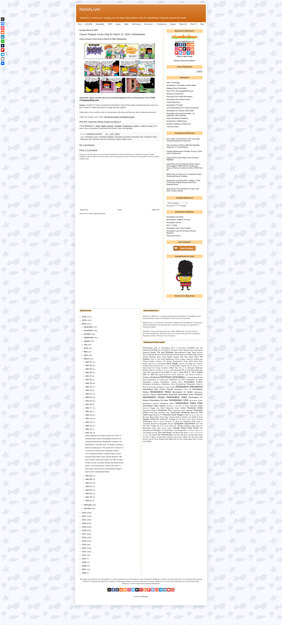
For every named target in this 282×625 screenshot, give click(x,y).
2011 (84, 555)
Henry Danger (172, 363)
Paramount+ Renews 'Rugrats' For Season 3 (104, 122)
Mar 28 (89, 372)
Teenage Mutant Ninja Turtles (186, 428)
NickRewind (96, 139)
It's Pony (193, 366)
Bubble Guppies (173, 357)
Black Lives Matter (186, 354)
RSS (143, 126)
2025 (84, 320)
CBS (181, 357)
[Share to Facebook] (117, 134)
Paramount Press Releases (183, 410)
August (87, 341)
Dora (80, 24)
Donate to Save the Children (184, 61)
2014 (84, 544)
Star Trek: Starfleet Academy (180, 426)
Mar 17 (89, 408)
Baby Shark (191, 352)
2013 (84, 548)
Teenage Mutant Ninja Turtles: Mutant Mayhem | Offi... (104, 457)
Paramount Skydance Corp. (159, 412)
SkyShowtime (147, 421)
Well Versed (136, 24)
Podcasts (166, 415)
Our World (161, 408)
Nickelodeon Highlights (106, 137)
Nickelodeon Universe (151, 403)
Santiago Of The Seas (177, 419)
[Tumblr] (2, 45)
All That (154, 350)
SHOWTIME (154, 419)
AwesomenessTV (180, 352)
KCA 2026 (88, 24)
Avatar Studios (183, 350)
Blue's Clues (161, 357)
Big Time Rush (160, 354)
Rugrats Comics (127, 139)
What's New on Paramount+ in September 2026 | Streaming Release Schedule (184, 175)
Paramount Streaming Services (184, 412)
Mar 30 (89, 365)
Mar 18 (89, 404)
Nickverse (146, 408)
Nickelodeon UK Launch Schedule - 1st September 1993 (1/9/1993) (180, 114)
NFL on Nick (186, 370)
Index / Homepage (173, 82)
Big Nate (151, 354)
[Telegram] (2, 54)
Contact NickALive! (173, 102)
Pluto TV (193, 24)
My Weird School (166, 370)
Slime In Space (158, 421)
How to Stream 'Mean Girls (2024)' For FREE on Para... (104, 460)
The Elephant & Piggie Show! (195, 430)
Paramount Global (195, 408)
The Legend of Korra (150, 432)
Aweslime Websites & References (178, 124)
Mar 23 (89, 387)
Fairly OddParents (167, 359)
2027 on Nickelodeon (178, 348)
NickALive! (89, 9)
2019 (84, 527)
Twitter (98, 126)
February (88, 505)
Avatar (118, 24)
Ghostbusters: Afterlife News (176, 121)
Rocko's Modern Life (183, 417)
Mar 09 (89, 476)
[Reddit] (2, 32)
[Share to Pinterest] (119, 134)
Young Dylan (187, 439)
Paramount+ (148, 24)
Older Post (155, 210)
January (87, 508)
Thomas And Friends (195, 435)
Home (120, 210)
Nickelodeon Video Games (154, 406)
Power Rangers (177, 415)
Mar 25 (89, 383)
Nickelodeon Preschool (167, 394)
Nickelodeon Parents (173, 222)
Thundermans (161, 24)
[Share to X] (114, 134)
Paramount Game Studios (176, 408)
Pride (186, 415)
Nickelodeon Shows (150, 137)
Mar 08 (89, 479)
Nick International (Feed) (156, 372)
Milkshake (199, 368)
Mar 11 (89, 429)
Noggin (152, 408)
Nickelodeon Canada (151, 382)
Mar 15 (89, 415)
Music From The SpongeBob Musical (179, 91)
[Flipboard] (2, 50)
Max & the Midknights (187, 368)
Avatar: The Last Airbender (161, 352)
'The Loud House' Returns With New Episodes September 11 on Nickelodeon (183, 146)
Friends (177, 359)
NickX (186, 377)
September (89, 337)
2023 (84, 513)
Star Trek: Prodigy (149, 426)
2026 (84, 317)
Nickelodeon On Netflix (182, 392)
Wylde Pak (172, 439)
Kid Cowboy (156, 368)
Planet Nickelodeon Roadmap (177, 118)
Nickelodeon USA (86, 139)
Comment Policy (172, 127)
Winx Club (199, 437)
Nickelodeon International (123, 137)
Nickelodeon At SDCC (194, 380)
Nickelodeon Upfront (167, 403)
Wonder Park (163, 439)
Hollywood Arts (158, 366)
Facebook (118, 126)
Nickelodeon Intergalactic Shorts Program (162, 387)
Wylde (126, 24)
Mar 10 (89, 433)
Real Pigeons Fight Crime (196, 415)
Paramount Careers (173, 236)
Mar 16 (89, 411)
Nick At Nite (195, 370)
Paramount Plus (165, 410)
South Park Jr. (197, 421)
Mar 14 (89, 418)
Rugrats (173, 24)
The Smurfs (153, 435)
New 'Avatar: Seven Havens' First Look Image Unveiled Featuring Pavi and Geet (183, 140)
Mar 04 (89, 493)
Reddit (103, 126)
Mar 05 (89, 490)
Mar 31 (89, 362)
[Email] (2, 59)
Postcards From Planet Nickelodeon (179, 96)
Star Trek (199, 424)
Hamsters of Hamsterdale (156, 363)
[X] (2, 19)
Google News (128, 126)
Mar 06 (89, 486)
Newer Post (84, 210)
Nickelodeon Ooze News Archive (178, 99)
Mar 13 (89, 422)
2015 (84, 541)
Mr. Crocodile (157, 370)
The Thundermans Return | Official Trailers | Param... (103, 454)
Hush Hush (167, 365)
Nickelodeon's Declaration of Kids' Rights (181, 85)
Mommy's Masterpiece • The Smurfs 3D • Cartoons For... (105, 448)
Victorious (170, 437)
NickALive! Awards (170, 374)
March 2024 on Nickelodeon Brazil (97, 472)
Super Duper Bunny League (162, 428)
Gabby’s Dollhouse (186, 359)
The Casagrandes (180, 430)
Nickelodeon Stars (176, 397)
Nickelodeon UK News (158, 400)
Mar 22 (89, 390)
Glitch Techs (193, 361)
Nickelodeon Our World (174, 217)
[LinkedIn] (2, 37)
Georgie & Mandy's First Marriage (160, 361)
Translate (183, 206)
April (86, 355)
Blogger (145, 596)
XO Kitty (179, 439)
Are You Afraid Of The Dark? (168, 350)
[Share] (2, 63)
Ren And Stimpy (148, 417)
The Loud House (164, 432)
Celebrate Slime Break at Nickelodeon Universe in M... (104, 442)
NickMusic (199, 374)
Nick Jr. (169, 372)
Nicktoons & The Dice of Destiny (177, 406)
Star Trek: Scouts (163, 426)
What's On (183, 24)
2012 (84, 551)
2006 (84, 573)
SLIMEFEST (164, 419)
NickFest (192, 374)
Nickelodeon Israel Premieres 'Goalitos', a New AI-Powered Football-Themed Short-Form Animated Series (183, 182)
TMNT (110, 24)
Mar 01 (89, 500)
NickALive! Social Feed (174, 94)
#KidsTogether (148, 348)
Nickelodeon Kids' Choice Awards (178, 228)
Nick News (159, 374)
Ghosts (185, 361)
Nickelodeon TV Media (174, 105)
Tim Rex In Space (149, 437)
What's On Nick (189, 437)
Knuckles (164, 368)
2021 (84, 520)
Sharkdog (200, 419)
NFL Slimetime (176, 370)
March (87, 359)
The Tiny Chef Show (180, 435)
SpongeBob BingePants (150, 424)
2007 (84, 569)
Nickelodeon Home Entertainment (174, 384)
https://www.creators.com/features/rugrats (119, 117)
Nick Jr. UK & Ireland (193, 372)
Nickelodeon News (138, 137)
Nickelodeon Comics (91, 137)
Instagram (110, 126)
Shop (202, 24)
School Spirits (191, 419)
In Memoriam (175, 366)
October (87, 334)
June (86, 348)
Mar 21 (89, 394)
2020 (84, 523)
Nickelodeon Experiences (152, 384)
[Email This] (110, 134)
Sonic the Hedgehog (183, 421)
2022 (84, 516)
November (88, 330)
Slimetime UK (169, 421)
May (86, 352)
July (86, 344)
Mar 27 (89, 376)
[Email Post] (106, 134)
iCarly (149, 441)
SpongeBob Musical (166, 424)
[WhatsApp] (2, 41)
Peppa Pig (152, 415)
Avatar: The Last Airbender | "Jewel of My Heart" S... (103, 466)
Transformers (161, 437)
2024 (84, 324)
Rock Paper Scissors (167, 417)
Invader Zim (185, 366)
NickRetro (146, 377)
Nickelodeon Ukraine (196, 400)
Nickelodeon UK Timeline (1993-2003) (180, 111)
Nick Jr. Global (171, 225)
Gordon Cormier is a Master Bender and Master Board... (104, 463)
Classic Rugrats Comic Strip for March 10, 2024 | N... (103, 435)
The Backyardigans (167, 430)
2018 (84, 530)
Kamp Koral (147, 368)
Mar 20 (89, 397)
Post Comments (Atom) (97, 213)
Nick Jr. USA (148, 374)
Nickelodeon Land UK (182, 389)
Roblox (157, 417)
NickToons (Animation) (108, 139)
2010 (84, 559)
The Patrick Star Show (180, 432)
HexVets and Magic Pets (187, 363)
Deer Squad (188, 357)
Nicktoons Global (196, 406)
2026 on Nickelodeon (162, 348)
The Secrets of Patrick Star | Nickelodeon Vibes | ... (103, 451)
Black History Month (172, 354)
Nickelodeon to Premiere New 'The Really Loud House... (104, 444)
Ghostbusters (177, 361)
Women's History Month (150, 439)
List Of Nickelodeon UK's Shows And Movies (182, 108)
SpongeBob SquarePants (184, 424)
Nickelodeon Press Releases (190, 394)
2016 (84, 537)
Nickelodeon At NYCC (177, 380)
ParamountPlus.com (89, 100)
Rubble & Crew (197, 417)
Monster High (147, 370)
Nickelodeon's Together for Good (178, 220)
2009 (84, 562)
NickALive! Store (182, 374)
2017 (84, 534)
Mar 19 (89, 401)
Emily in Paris (155, 359)
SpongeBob (100, 24)
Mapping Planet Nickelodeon (176, 88)
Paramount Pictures (150, 410)
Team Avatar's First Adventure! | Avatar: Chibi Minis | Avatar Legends (182, 190)
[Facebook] (2, 23)
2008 (84, 566)
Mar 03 (89, 497)
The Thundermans (165, 435)
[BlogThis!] (112, 134)
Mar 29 (89, 369)
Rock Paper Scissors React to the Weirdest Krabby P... (104, 469)
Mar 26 (89, 379)
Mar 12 (89, 426)
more (150, 126)
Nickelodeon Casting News (171, 382)
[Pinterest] (2, 28)
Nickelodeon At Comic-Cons (158, 380)
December (88, 327)
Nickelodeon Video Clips (189, 403)
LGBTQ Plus (173, 368)
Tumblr (135, 126)
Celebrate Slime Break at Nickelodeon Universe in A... (103, 439)
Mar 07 (89, 483)
